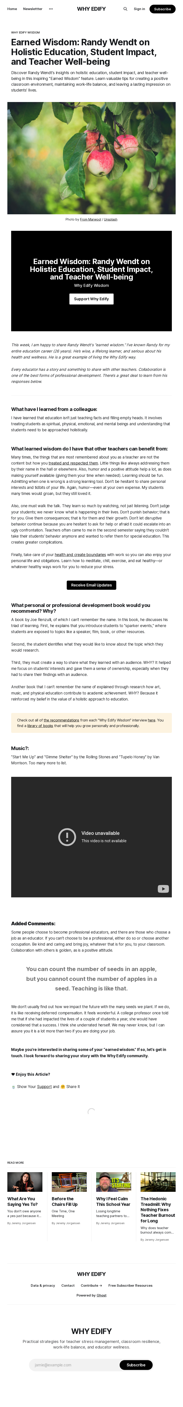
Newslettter (32, 9)
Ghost (101, 1295)
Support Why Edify (91, 299)
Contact (68, 1285)
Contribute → (91, 1285)
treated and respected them (73, 463)
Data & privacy (43, 1285)
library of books (40, 725)
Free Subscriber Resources (130, 1285)
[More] (50, 9)
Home (12, 9)
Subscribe (162, 9)
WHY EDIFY (91, 9)
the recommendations (61, 720)
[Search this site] (125, 9)
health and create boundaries (80, 554)
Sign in (139, 9)
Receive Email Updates (91, 585)
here (151, 720)
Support (44, 1086)
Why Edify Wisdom (25, 32)
